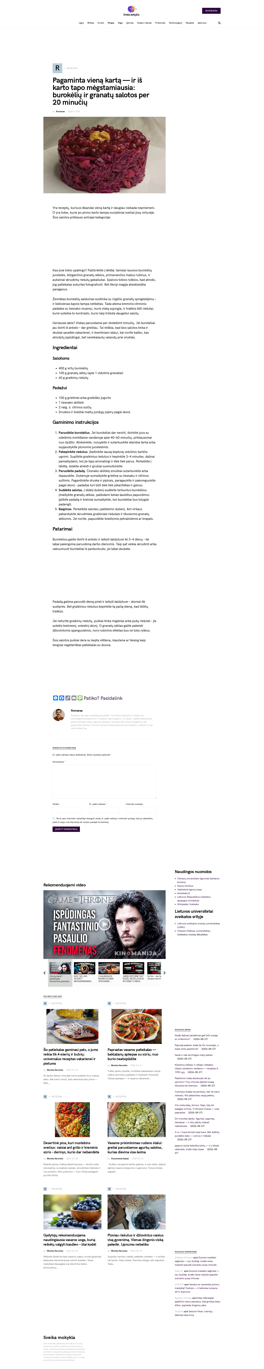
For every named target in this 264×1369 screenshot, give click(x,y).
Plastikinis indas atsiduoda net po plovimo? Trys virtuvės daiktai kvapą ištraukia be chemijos (194, 1082)
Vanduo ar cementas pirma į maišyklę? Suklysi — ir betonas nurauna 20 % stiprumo (197, 1288)
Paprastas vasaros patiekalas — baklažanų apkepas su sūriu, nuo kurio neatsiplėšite (133, 1054)
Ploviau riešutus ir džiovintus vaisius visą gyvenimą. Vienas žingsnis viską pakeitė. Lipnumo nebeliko (135, 1240)
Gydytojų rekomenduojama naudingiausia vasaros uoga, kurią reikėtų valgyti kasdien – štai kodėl (69, 1240)
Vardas (56, 804)
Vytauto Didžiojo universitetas (193, 931)
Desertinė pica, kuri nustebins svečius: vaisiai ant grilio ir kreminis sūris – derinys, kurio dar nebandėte (71, 1147)
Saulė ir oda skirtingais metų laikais (194, 1055)
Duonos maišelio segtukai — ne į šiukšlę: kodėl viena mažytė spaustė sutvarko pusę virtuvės (195, 1261)
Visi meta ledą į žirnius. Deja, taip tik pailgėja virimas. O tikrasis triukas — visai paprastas (197, 1109)
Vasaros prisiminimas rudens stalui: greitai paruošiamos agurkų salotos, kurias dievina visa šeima (135, 1147)
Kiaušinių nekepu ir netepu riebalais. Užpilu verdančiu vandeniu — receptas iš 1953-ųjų (196, 1068)
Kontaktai (211, 10)
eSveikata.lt (183, 893)
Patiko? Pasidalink (103, 698)
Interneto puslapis (134, 804)
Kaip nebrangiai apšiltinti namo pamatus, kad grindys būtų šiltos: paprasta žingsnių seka (197, 1302)
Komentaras (59, 762)
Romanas (60, 111)
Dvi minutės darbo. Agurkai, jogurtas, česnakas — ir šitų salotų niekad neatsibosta (195, 1122)
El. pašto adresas (98, 804)
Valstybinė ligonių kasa (189, 889)
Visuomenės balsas (120, 1158)
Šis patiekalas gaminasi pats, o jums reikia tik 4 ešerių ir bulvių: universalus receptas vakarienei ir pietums (70, 1057)
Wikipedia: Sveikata (188, 904)
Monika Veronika (55, 1070)
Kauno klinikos (185, 886)
